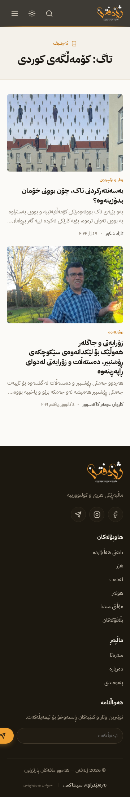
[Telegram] (78, 514)
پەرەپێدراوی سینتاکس (85, 785)
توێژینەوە (115, 332)
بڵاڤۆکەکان (113, 620)
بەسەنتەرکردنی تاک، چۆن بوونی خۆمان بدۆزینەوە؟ (72, 195)
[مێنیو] (14, 13)
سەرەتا (116, 655)
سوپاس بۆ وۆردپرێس (38, 785)
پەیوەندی (113, 682)
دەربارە (116, 669)
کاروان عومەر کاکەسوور (102, 404)
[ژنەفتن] (109, 13)
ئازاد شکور (114, 233)
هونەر (117, 593)
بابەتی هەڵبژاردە (108, 552)
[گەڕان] (49, 13)
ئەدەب (116, 579)
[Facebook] (115, 514)
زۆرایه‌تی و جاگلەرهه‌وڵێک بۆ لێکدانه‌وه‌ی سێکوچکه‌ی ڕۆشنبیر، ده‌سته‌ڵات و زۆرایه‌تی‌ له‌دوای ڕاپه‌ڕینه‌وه (74, 357)
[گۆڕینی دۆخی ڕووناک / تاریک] (32, 13)
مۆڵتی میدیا (111, 606)
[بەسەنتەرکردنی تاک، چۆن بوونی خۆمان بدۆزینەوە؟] (65, 132)
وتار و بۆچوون (111, 180)
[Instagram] (96, 514)
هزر (120, 566)
